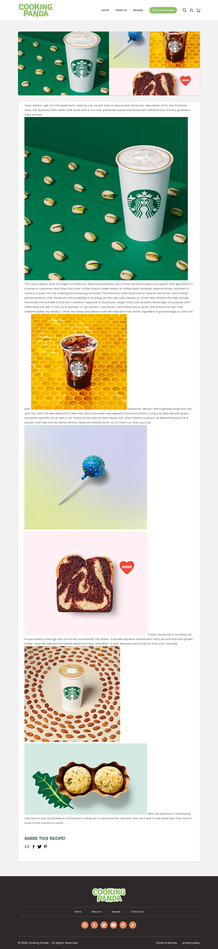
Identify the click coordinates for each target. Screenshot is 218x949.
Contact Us (137, 911)
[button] (184, 10)
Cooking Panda (38, 943)
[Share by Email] (27, 846)
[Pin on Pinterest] (45, 847)
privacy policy (191, 943)
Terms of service (166, 943)
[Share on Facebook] (33, 847)
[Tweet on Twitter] (39, 847)
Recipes (116, 911)
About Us (96, 911)
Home (78, 911)
